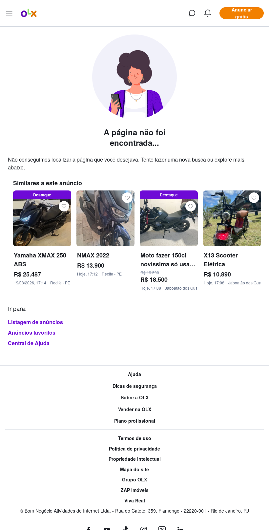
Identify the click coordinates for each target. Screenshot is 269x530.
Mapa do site (134, 469)
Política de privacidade (134, 449)
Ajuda (134, 374)
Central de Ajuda (29, 343)
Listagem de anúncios (35, 322)
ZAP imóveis (135, 490)
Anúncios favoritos (31, 332)
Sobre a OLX (135, 397)
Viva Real (134, 500)
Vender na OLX (134, 409)
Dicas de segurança (135, 386)
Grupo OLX (134, 479)
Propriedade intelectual (135, 459)
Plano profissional (134, 421)
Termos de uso (134, 438)
